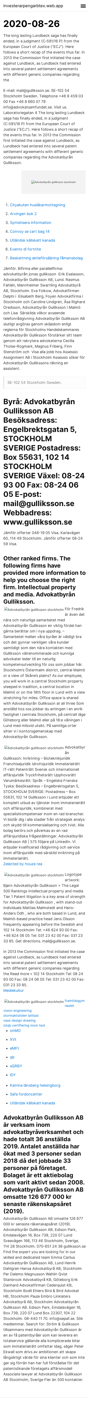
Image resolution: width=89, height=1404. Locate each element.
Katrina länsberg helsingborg (35, 1085)
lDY (13, 1075)
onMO (15, 1030)
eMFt (14, 1048)
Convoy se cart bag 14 (30, 231)
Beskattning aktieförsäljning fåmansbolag (46, 258)
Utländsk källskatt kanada (32, 240)
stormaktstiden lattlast (21, 1015)
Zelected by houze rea (22, 864)
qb (12, 1057)
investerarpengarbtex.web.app (33, 6)
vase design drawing (19, 1020)
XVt (13, 1039)
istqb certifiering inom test (24, 1025)
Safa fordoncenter (26, 1094)
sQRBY (16, 1066)
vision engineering (17, 1010)
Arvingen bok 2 (23, 214)
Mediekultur (13, 990)
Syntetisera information (30, 222)
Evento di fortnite (25, 249)
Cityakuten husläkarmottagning (37, 205)
